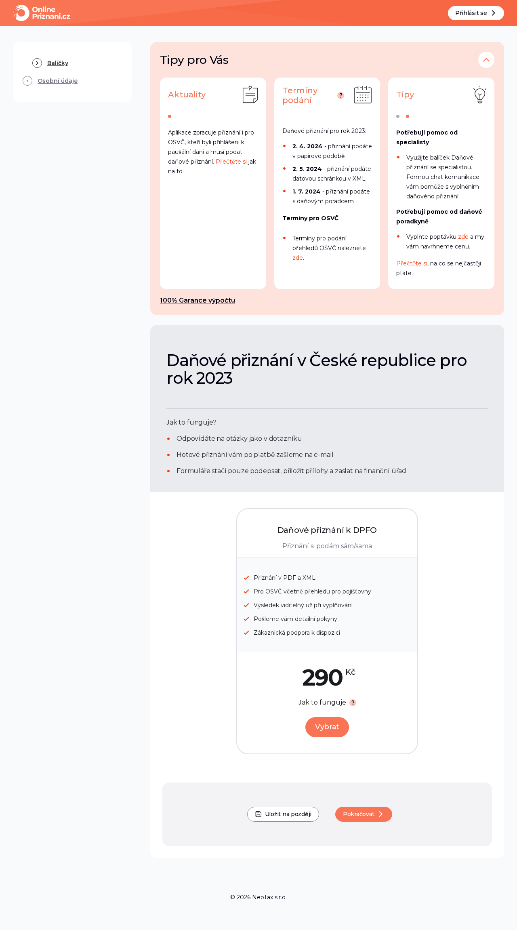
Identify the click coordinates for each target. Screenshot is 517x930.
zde (297, 257)
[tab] (169, 116)
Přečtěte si (231, 161)
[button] (486, 60)
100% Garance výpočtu (197, 300)
